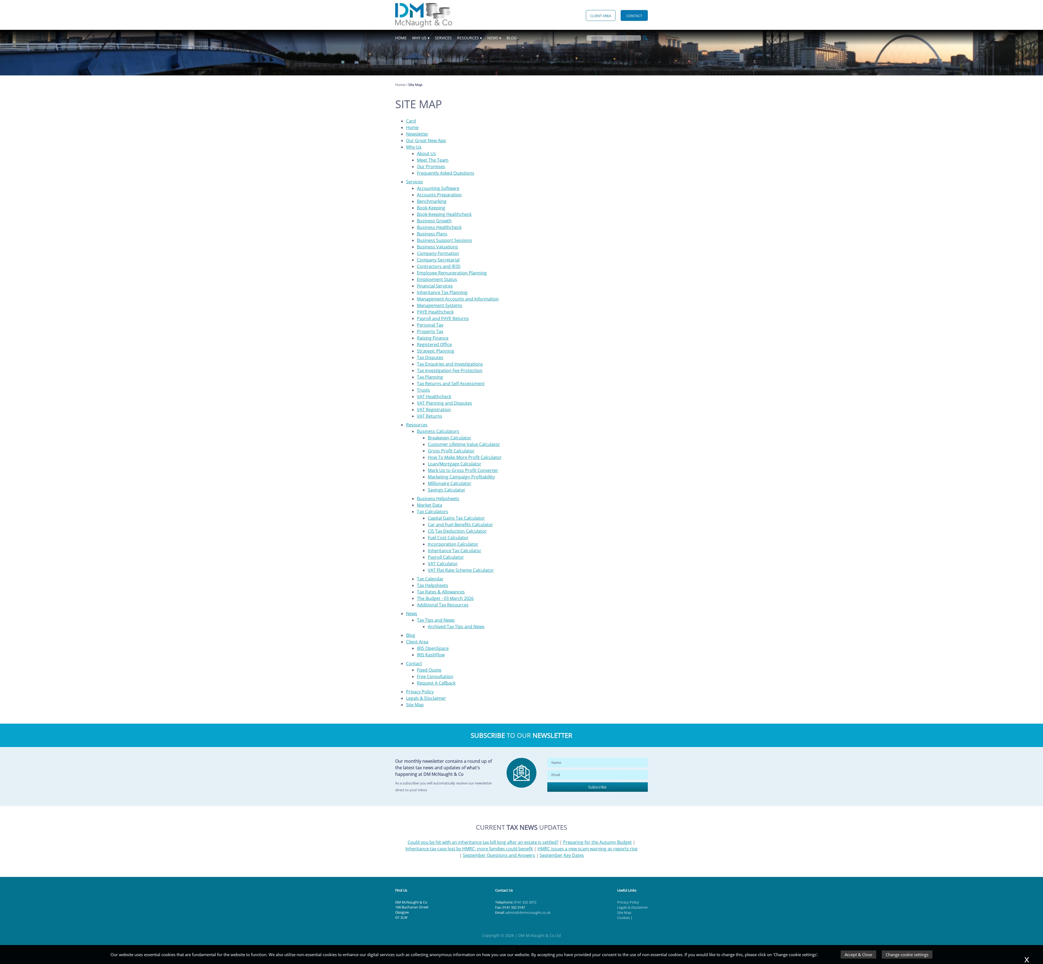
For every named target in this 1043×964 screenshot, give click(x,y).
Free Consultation (435, 676)
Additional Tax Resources (443, 605)
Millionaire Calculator (449, 483)
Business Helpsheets (438, 499)
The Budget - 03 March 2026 (445, 598)
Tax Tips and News (436, 620)
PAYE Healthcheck (435, 312)
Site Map (415, 705)
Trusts (423, 390)
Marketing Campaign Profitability (461, 477)
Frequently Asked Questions (445, 173)
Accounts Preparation (439, 195)
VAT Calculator (443, 564)
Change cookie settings (907, 954)
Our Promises (431, 167)
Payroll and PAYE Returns (443, 318)
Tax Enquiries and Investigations (450, 364)
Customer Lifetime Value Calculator (464, 444)
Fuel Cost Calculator (448, 538)
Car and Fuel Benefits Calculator (460, 525)
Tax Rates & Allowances (441, 592)
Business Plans (432, 234)
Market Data (429, 505)
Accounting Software (438, 188)
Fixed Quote (429, 670)
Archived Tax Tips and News (456, 627)
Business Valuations (437, 247)
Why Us (419, 37)
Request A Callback (436, 683)
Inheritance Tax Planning (442, 292)
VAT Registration (434, 410)
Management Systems (439, 305)
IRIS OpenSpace (433, 648)
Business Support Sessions (444, 240)
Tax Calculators (432, 512)
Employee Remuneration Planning (452, 273)
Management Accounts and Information (458, 299)
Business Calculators (438, 431)
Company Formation (438, 253)
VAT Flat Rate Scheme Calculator (461, 570)
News (492, 37)
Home (401, 37)
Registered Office (434, 344)
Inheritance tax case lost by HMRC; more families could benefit (469, 849)
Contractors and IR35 (438, 266)
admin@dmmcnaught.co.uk (528, 912)
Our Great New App (426, 140)
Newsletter (417, 134)
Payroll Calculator (446, 557)
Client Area (600, 15)
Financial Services (435, 286)
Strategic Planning (435, 351)
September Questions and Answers (499, 855)
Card (411, 121)
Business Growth (434, 221)
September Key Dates (562, 855)
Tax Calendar (430, 579)
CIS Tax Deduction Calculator (457, 531)
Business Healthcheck (439, 227)
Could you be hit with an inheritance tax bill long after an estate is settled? (483, 842)
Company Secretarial (438, 260)
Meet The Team (432, 160)
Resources (468, 37)
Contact (634, 15)
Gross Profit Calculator (451, 451)
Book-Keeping (431, 208)
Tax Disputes (430, 357)
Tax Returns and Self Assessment (451, 384)
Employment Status (437, 279)
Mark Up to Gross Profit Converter (463, 470)
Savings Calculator (446, 490)
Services (443, 37)
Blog (512, 37)
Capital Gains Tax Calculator (456, 518)
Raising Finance (432, 338)
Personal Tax (430, 325)
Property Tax (430, 331)
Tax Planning (430, 377)
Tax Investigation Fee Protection (449, 371)
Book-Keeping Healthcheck (444, 214)
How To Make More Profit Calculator (465, 457)
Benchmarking (432, 201)
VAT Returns (429, 416)
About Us (426, 154)
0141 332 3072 (525, 902)
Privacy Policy (420, 692)
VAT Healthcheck (434, 397)
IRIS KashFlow (431, 655)
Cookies (623, 917)
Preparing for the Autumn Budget (597, 842)
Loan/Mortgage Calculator (454, 464)
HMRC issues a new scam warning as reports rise (587, 849)
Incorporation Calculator (453, 544)
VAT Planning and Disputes (444, 403)
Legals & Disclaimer (426, 698)
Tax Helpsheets (432, 585)
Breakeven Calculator (449, 438)
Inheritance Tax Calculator (454, 551)
